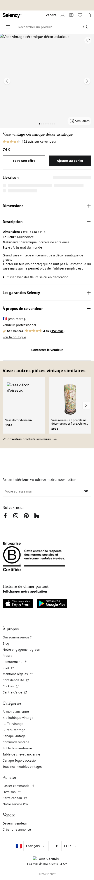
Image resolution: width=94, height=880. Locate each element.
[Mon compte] (62, 15)
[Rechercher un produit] (86, 27)
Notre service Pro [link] (15, 804)
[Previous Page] (6, 81)
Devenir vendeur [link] (15, 823)
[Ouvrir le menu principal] (8, 27)
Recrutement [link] (15, 662)
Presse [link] (7, 656)
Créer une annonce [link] (17, 829)
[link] (12, 15)
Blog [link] (6, 643)
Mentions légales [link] (18, 674)
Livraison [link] (12, 792)
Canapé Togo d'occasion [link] (20, 760)
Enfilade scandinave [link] (17, 748)
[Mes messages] (71, 15)
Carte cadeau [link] (15, 798)
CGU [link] (8, 668)
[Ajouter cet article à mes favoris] (88, 40)
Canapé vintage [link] (14, 736)
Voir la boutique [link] (14, 337)
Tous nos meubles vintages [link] (22, 766)
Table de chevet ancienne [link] (21, 754)
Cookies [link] (11, 686)
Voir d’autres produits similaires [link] (27, 439)
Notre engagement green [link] (21, 649)
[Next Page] (87, 81)
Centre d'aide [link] (15, 692)
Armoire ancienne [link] (16, 711)
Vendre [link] (51, 15)
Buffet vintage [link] (13, 724)
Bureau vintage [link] (14, 730)
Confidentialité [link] (16, 680)
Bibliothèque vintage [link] (18, 718)
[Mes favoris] (80, 15)
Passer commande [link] (19, 786)
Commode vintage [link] (16, 742)
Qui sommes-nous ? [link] (17, 637)
